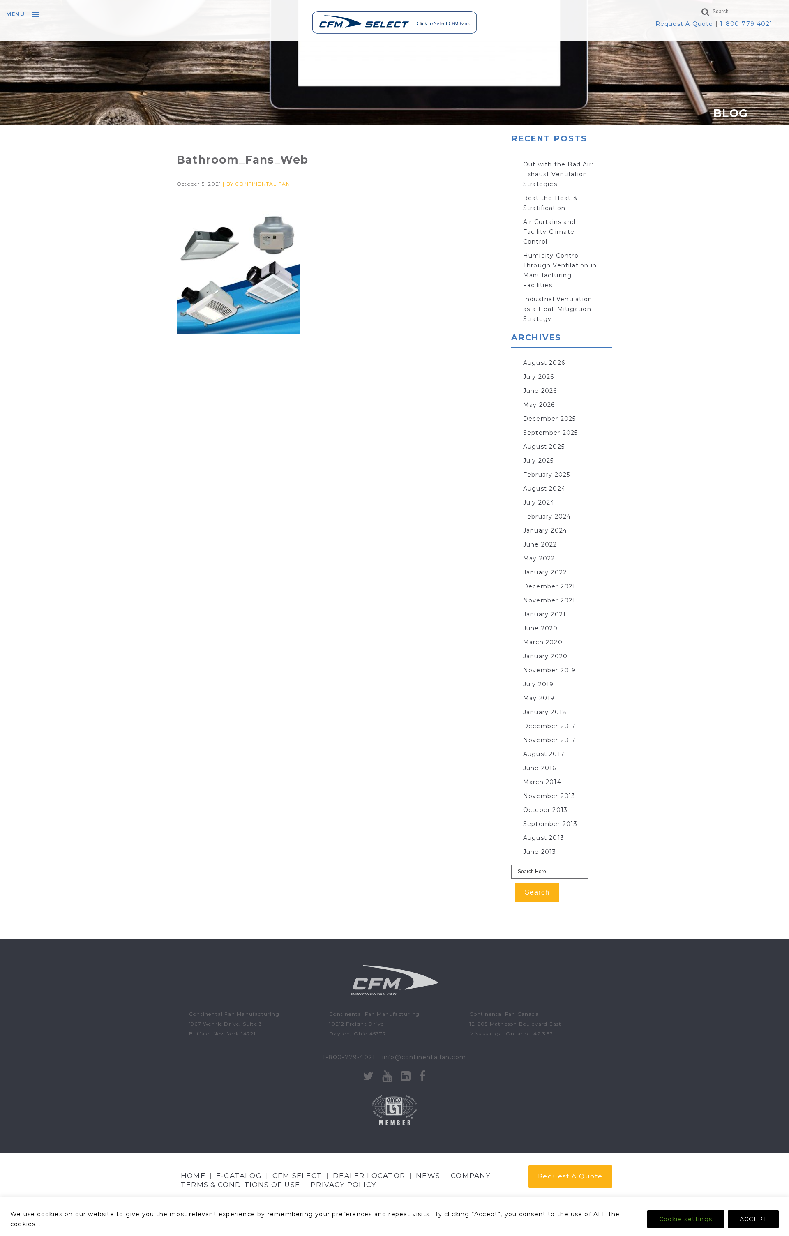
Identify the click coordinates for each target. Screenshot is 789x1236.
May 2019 (539, 698)
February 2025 (546, 474)
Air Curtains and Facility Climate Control (549, 231)
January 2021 (544, 614)
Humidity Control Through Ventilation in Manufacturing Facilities (560, 270)
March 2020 (543, 642)
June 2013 (539, 852)
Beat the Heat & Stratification (550, 203)
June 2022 (540, 544)
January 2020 (545, 656)
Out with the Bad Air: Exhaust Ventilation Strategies (558, 174)
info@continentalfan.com (424, 1057)
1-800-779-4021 (746, 24)
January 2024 (545, 530)
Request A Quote (684, 24)
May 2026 (539, 404)
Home (193, 1175)
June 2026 (540, 390)
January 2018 (545, 712)
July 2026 (538, 376)
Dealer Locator (369, 1175)
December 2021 (549, 586)
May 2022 (539, 558)
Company (471, 1175)
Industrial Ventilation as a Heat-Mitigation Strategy (557, 309)
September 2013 (550, 824)
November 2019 (549, 670)
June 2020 (540, 628)
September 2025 (550, 432)
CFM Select (297, 1175)
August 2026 (544, 363)
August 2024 (544, 488)
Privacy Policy (343, 1185)
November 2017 (549, 740)
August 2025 (544, 446)
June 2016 (539, 768)
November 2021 (549, 600)
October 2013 (545, 810)
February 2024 (547, 516)
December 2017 (549, 726)
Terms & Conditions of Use (240, 1185)
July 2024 (539, 502)
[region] (394, 1216)
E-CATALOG (239, 1175)
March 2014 (542, 782)
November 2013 (549, 796)
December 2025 (549, 418)
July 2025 (538, 460)
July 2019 (538, 684)
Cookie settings (686, 1219)
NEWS (428, 1175)
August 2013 (543, 838)
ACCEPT (753, 1219)
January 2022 (545, 572)
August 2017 (544, 754)
